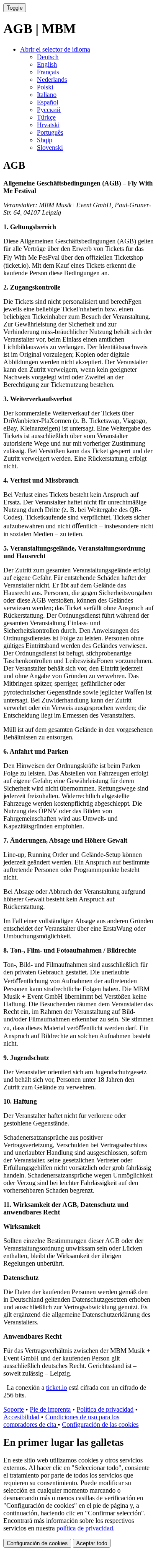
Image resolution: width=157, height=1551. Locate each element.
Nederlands (52, 79)
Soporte (13, 1409)
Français (48, 72)
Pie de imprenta (50, 1409)
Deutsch (48, 56)
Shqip (44, 140)
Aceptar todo (91, 1543)
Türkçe (46, 117)
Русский (49, 109)
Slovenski (50, 147)
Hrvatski (48, 124)
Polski (45, 87)
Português (50, 132)
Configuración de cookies (37, 1543)
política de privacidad (85, 1528)
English (47, 64)
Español (47, 102)
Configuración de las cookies (100, 1424)
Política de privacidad (105, 1409)
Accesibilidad (21, 1416)
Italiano (47, 94)
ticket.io (56, 1387)
